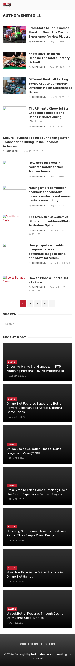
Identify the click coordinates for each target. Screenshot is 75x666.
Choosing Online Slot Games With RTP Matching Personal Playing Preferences (35, 369)
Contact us (29, 644)
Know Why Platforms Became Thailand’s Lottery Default (49, 58)
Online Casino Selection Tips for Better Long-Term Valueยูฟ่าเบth (34, 451)
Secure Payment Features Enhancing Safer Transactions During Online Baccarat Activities (36, 142)
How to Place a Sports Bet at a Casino (48, 280)
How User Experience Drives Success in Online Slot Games (35, 574)
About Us (48, 644)
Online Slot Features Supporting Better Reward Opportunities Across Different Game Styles (34, 408)
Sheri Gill (39, 41)
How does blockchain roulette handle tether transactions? (46, 167)
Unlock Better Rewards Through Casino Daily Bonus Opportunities (35, 615)
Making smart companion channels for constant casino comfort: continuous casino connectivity (50, 194)
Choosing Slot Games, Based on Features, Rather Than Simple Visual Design (36, 533)
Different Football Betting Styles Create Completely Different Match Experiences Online (50, 86)
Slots (11, 362)
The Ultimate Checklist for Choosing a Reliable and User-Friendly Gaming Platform (49, 115)
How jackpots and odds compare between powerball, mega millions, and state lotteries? (47, 251)
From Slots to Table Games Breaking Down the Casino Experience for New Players (49, 32)
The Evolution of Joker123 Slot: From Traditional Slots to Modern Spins (49, 221)
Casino (12, 444)
